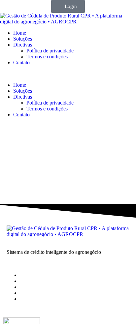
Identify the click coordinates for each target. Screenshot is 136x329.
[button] (68, 74)
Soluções (22, 39)
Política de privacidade (50, 50)
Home (19, 33)
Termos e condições (47, 56)
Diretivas (22, 44)
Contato (21, 62)
